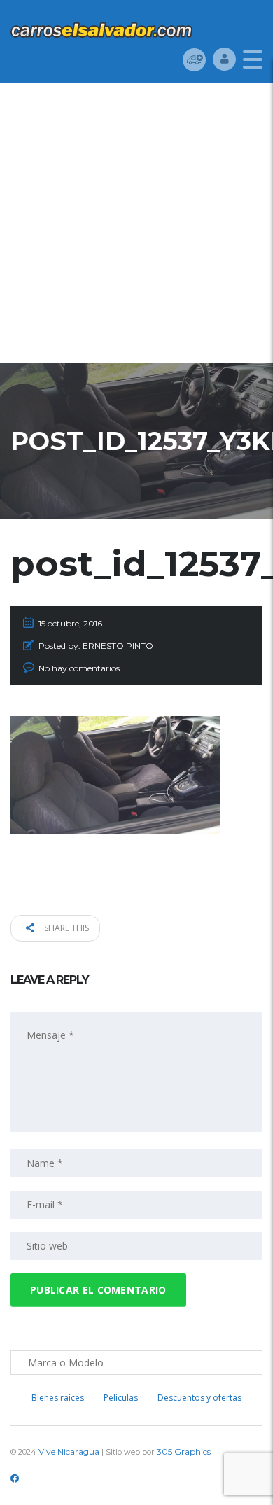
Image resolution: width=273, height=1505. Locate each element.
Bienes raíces (57, 1398)
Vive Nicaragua (68, 1451)
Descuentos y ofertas (199, 1398)
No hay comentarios (79, 668)
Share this (65, 928)
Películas (121, 1398)
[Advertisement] (136, 226)
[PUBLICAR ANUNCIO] (194, 59)
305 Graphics (184, 1451)
